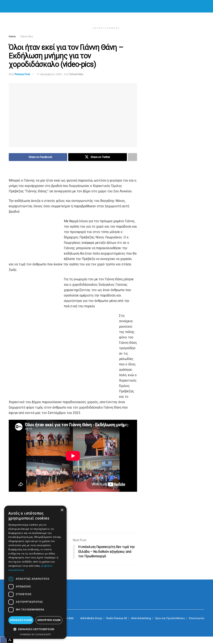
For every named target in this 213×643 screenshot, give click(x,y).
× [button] (61, 510)
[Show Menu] (10, 6)
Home (12, 36)
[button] (35, 629)
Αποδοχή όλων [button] (21, 620)
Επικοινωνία (196, 618)
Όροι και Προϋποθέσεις (170, 618)
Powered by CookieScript (35, 634)
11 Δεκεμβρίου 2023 (49, 74)
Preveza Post (22, 74)
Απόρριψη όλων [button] (49, 620)
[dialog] (35, 572)
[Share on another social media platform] (132, 157)
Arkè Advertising (141, 618)
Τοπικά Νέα (26, 36)
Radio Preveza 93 (116, 618)
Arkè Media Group (91, 618)
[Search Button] (202, 6)
